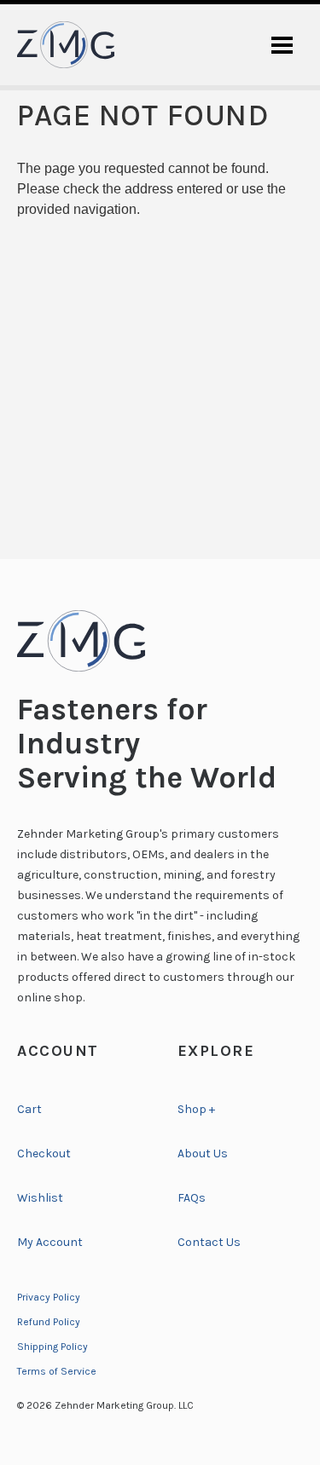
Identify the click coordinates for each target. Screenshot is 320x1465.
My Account (50, 1242)
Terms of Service (56, 1371)
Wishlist (40, 1198)
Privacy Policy (48, 1297)
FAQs (191, 1198)
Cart (29, 1109)
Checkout (44, 1153)
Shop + (196, 1109)
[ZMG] (65, 44)
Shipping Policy (52, 1347)
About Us (202, 1153)
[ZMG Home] (160, 641)
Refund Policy (48, 1322)
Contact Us (209, 1242)
